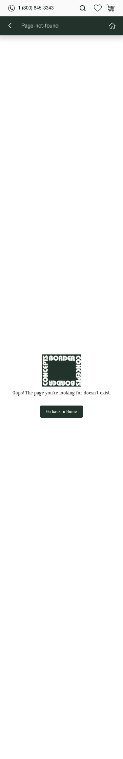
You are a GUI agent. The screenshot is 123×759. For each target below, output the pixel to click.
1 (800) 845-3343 (36, 8)
